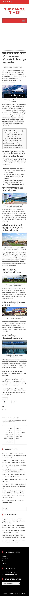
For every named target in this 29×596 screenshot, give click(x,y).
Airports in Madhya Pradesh (13, 420)
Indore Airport (12, 421)
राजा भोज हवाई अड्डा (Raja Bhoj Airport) (13, 138)
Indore (7, 421)
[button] (23, 130)
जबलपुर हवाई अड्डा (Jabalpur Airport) (13, 144)
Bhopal (21, 420)
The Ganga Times (14, 10)
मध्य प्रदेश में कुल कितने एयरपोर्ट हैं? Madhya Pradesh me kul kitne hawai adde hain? (15, 134)
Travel (19, 418)
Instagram (20, 392)
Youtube (4, 561)
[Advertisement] (14, 36)
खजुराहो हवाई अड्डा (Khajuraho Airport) (13, 147)
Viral (16, 593)
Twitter (13, 392)
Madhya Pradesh (14, 418)
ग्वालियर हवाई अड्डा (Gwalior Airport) (13, 145)
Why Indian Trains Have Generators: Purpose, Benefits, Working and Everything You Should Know (14, 455)
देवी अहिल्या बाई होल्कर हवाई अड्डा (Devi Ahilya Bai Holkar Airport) (13, 141)
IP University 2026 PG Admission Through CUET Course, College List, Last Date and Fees (14, 486)
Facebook (8, 392)
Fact (9, 418)
